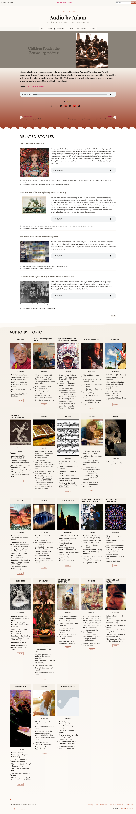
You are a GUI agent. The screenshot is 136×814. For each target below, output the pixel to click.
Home (42, 29)
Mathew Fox (75, 180)
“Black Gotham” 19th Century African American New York (47, 276)
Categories (60, 29)
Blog (71, 29)
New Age (102, 180)
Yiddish (66, 266)
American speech (31, 266)
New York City (56, 308)
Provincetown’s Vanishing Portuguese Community (43, 192)
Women (66, 184)
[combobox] (123, 2)
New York (56, 266)
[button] (61, 106)
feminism (24, 182)
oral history (64, 226)
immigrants (40, 266)
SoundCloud (61, 3)
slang (61, 266)
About (50, 29)
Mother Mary (67, 180)
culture (39, 226)
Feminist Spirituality (55, 180)
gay (59, 226)
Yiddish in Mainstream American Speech (39, 236)
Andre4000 (124, 808)
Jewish (46, 266)
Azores (28, 226)
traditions (90, 226)
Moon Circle (83, 180)
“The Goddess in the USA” (32, 143)
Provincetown (81, 226)
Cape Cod (108, 180)
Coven (97, 180)
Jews (50, 266)
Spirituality (59, 184)
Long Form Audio (44, 184)
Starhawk (35, 180)
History (69, 102)
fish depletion (46, 226)
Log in (131, 808)
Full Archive (81, 29)
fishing (54, 226)
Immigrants (48, 228)
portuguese (72, 226)
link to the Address (35, 86)
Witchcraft (91, 180)
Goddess (28, 180)
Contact (69, 3)
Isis (47, 180)
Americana (42, 308)
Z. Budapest (42, 180)
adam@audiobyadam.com (18, 809)
